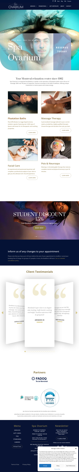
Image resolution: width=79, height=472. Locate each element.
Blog (62, 1)
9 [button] (40, 351)
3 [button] (28, 351)
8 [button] (38, 351)
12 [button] (46, 351)
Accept (45, 465)
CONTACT (68, 6)
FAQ (65, 1)
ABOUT (62, 6)
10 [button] (42, 351)
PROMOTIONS (42, 6)
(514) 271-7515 (35, 451)
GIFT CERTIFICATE (54, 6)
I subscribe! (61, 438)
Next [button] (76, 314)
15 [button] (52, 351)
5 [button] (32, 351)
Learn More (32, 132)
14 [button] (50, 351)
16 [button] (54, 351)
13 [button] (48, 351)
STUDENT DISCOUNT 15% (39, 216)
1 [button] (25, 351)
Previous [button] (2, 314)
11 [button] (44, 351)
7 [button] (36, 351)
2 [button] (27, 351)
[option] (39, 313)
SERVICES (32, 6)
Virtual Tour (17, 446)
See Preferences (70, 465)
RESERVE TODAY (62, 49)
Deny (58, 465)
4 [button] (30, 351)
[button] (76, 448)
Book (58, 1)
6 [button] (34, 351)
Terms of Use (57, 469)
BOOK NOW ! (39, 228)
